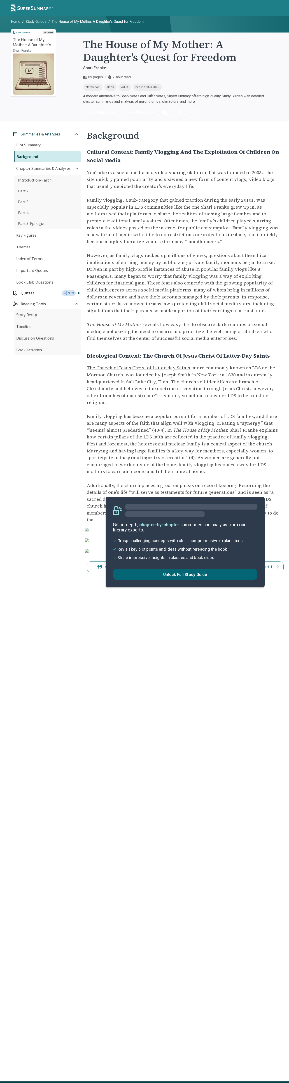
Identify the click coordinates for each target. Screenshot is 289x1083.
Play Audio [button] (144, 112)
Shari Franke (94, 67)
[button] (165, 112)
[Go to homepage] (32, 8)
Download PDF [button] (106, 112)
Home (15, 21)
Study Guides (36, 21)
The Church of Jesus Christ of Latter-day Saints (138, 368)
